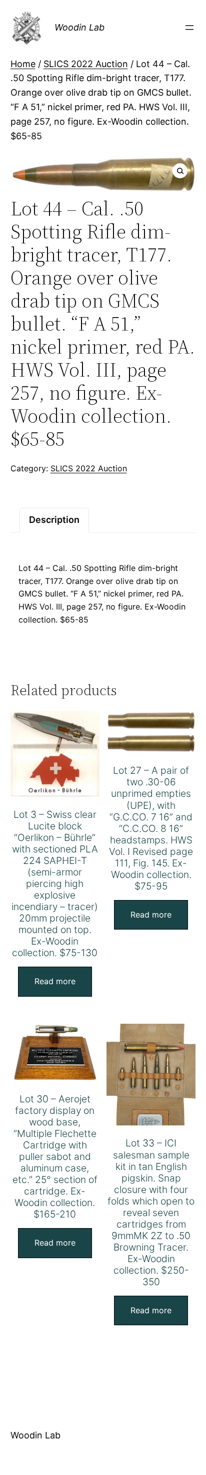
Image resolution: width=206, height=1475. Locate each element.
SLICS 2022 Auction (86, 64)
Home (23, 64)
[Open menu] (190, 28)
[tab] (54, 520)
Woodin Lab (79, 27)
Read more (55, 981)
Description (54, 519)
